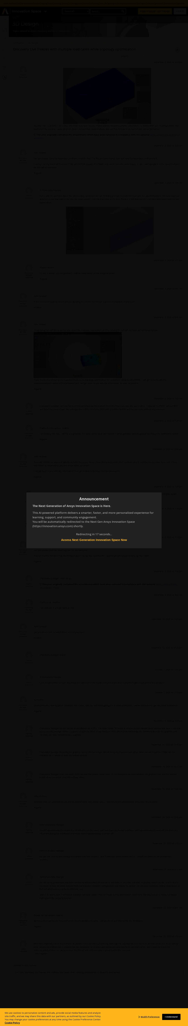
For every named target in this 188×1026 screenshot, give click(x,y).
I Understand (171, 1017)
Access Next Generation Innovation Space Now (94, 540)
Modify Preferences (150, 1017)
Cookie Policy (12, 1022)
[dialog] (94, 513)
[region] (94, 1017)
